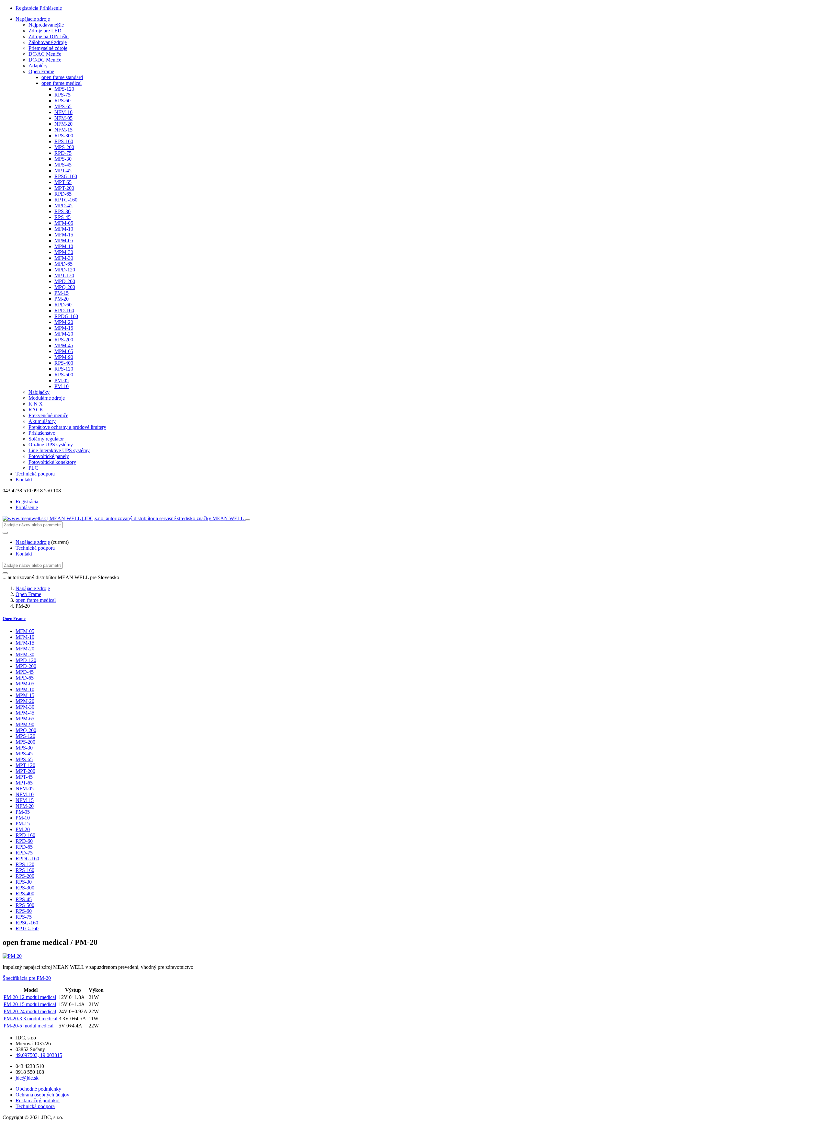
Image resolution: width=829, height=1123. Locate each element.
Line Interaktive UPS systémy (59, 450)
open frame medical (61, 83)
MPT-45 (63, 170)
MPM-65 (63, 351)
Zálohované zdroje (47, 42)
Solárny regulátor (46, 438)
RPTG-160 (65, 199)
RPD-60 (63, 304)
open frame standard (62, 77)
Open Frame (41, 71)
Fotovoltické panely (48, 456)
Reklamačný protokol (38, 1100)
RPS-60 (62, 100)
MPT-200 (64, 188)
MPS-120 (64, 89)
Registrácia (28, 8)
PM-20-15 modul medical (30, 1004)
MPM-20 (63, 322)
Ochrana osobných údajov (42, 1094)
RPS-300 (63, 135)
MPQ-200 (64, 287)
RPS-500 (63, 374)
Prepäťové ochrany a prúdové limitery (67, 427)
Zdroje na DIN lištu (48, 36)
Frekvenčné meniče (48, 415)
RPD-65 (63, 194)
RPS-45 (62, 217)
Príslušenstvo (41, 433)
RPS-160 (63, 141)
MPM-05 (63, 240)
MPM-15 (63, 328)
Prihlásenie (51, 8)
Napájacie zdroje (33, 19)
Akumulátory (42, 421)
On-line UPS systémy (50, 444)
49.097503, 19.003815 (39, 1055)
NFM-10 (63, 112)
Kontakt (24, 479)
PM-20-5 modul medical (28, 1025)
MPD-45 (63, 205)
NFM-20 (63, 124)
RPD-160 (64, 310)
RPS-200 (63, 339)
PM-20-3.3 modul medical (30, 1018)
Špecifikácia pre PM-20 (27, 978)
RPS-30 (62, 211)
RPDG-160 (66, 316)
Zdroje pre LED (45, 30)
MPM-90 (63, 357)
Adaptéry (38, 65)
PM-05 (61, 380)
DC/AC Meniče (44, 54)
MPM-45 (63, 345)
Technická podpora (35, 473)
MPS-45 (63, 164)
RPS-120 (63, 369)
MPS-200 (64, 147)
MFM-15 (63, 234)
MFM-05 (63, 223)
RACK (35, 409)
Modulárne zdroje (46, 398)
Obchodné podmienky (38, 1089)
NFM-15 (63, 129)
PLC (33, 468)
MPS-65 (63, 106)
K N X (35, 404)
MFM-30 (63, 258)
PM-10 (61, 386)
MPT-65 (63, 182)
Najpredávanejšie (46, 25)
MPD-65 (63, 264)
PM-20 (61, 299)
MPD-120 (64, 269)
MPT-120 (64, 275)
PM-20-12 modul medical (30, 997)
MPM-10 (63, 246)
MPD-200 (64, 281)
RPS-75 (62, 94)
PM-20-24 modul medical (30, 1011)
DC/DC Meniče (44, 60)
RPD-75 (63, 153)
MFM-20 (63, 334)
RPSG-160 (65, 176)
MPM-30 (63, 252)
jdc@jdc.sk (27, 1078)
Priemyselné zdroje (47, 48)
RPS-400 (63, 363)
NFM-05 (63, 118)
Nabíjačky (39, 392)
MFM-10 (63, 229)
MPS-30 (63, 159)
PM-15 (61, 293)
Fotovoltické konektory (52, 462)
